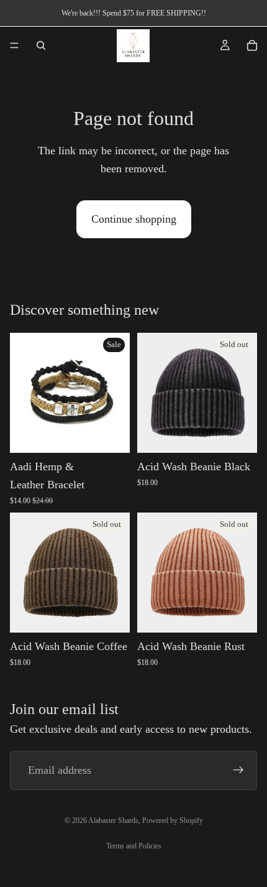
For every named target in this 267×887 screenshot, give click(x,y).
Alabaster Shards (113, 820)
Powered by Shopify (172, 820)
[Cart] (252, 45)
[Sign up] (238, 770)
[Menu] (14, 45)
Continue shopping (133, 219)
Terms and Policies (133, 846)
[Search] (41, 45)
